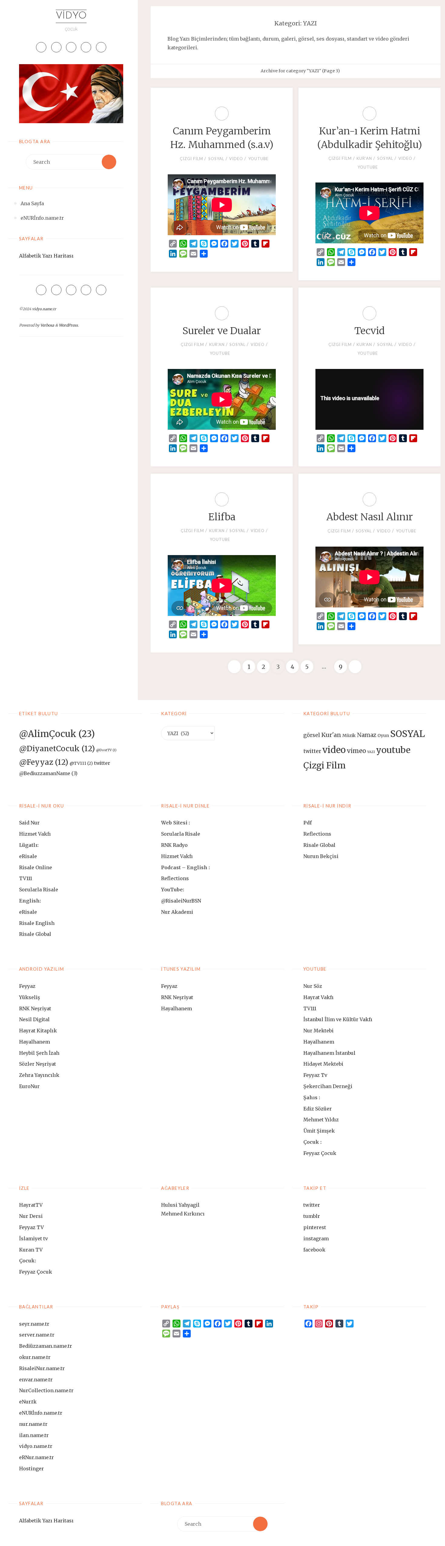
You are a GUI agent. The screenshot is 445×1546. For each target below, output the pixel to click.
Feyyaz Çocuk (319, 1153)
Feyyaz (27, 986)
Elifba (222, 517)
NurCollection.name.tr (46, 1390)
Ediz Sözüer (317, 1109)
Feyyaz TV (31, 1227)
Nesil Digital (34, 1019)
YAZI (371, 752)
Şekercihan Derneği (327, 1086)
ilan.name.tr (34, 1435)
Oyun (383, 735)
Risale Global (35, 934)
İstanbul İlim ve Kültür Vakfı (337, 1019)
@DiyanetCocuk (57, 748)
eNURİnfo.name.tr (40, 1413)
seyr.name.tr (34, 1324)
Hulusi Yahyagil (180, 1205)
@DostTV (106, 750)
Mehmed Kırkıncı (183, 1214)
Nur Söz (312, 986)
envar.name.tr (36, 1380)
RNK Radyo (174, 845)
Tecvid (369, 331)
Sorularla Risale (39, 889)
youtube (258, 158)
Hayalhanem (34, 1042)
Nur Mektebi (318, 1031)
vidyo (71, 16)
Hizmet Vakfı (35, 834)
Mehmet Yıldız (321, 1120)
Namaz (366, 735)
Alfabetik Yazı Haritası (46, 256)
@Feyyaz (43, 762)
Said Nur (29, 823)
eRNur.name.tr (36, 1457)
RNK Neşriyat (35, 1008)
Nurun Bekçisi (320, 856)
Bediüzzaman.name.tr (45, 1346)
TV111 (25, 878)
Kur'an (364, 158)
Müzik (349, 735)
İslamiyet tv (33, 1238)
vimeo (356, 751)
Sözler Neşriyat (37, 1064)
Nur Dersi (31, 1216)
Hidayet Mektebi (323, 1064)
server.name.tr (36, 1335)
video (236, 158)
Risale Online (35, 867)
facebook (314, 1250)
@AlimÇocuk (57, 733)
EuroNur (29, 1086)
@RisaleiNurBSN (181, 901)
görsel (311, 735)
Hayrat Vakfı (318, 997)
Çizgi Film (191, 158)
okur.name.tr (35, 1357)
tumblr (311, 1216)
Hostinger (31, 1468)
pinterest (314, 1227)
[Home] (253, 71)
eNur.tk (28, 1402)
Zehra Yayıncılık (39, 1075)
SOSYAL (216, 158)
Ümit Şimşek (319, 1131)
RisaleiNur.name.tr (42, 1368)
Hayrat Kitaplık (38, 1031)
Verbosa (46, 325)
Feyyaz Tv (315, 1075)
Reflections (175, 878)
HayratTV (31, 1205)
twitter (312, 751)
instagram (316, 1238)
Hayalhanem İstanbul (329, 1053)
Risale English (36, 923)
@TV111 (81, 763)
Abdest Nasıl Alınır (369, 517)
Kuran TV (31, 1250)
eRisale (28, 856)
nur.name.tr (33, 1424)
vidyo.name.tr (44, 309)
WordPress (68, 325)
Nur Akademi (177, 912)
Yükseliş (29, 997)
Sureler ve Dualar (222, 331)
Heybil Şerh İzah (39, 1053)
